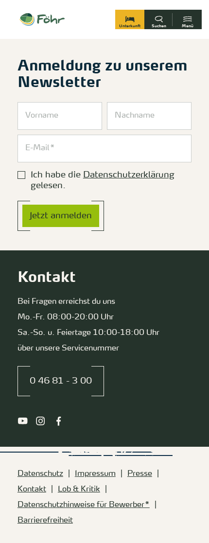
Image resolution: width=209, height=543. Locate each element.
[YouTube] (22, 421)
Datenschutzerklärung (128, 175)
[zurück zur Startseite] (42, 19)
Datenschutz (40, 474)
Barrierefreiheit (45, 521)
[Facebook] (58, 421)
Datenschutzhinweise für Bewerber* (83, 505)
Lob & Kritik (79, 489)
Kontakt (31, 489)
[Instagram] (40, 421)
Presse (139, 474)
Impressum (95, 474)
